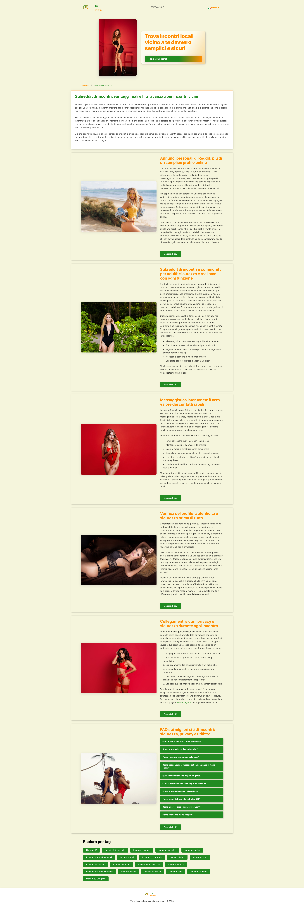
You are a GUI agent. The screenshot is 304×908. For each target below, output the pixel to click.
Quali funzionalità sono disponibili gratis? (181, 775)
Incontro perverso (141, 850)
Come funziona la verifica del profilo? (180, 749)
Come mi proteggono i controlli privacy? (181, 807)
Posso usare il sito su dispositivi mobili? (181, 799)
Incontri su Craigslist (95, 879)
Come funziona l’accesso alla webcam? (180, 791)
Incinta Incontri (200, 857)
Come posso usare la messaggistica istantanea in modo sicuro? (188, 766)
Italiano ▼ (215, 8)
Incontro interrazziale (115, 850)
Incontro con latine (167, 850)
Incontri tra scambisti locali (99, 857)
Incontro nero (175, 871)
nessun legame (183, 702)
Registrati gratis (158, 59)
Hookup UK (91, 850)
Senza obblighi (177, 857)
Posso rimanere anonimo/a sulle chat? (180, 757)
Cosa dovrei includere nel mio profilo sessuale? (184, 783)
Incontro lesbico (192, 850)
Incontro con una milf (152, 857)
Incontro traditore (198, 871)
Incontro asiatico (176, 864)
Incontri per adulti (121, 864)
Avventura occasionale (149, 864)
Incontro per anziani (95, 864)
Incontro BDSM (128, 871)
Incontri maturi (127, 857)
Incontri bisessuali (152, 871)
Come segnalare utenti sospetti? (177, 815)
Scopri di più (170, 254)
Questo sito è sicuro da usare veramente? (182, 741)
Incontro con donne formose (99, 871)
